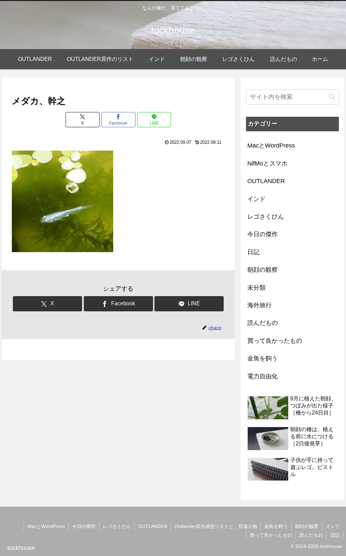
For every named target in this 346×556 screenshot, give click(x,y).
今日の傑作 (84, 526)
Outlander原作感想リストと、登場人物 (215, 526)
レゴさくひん (117, 526)
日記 (335, 535)
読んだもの (311, 535)
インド (333, 526)
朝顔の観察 (307, 526)
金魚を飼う (276, 526)
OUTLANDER (152, 526)
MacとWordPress (46, 526)
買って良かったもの (271, 535)
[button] (332, 97)
